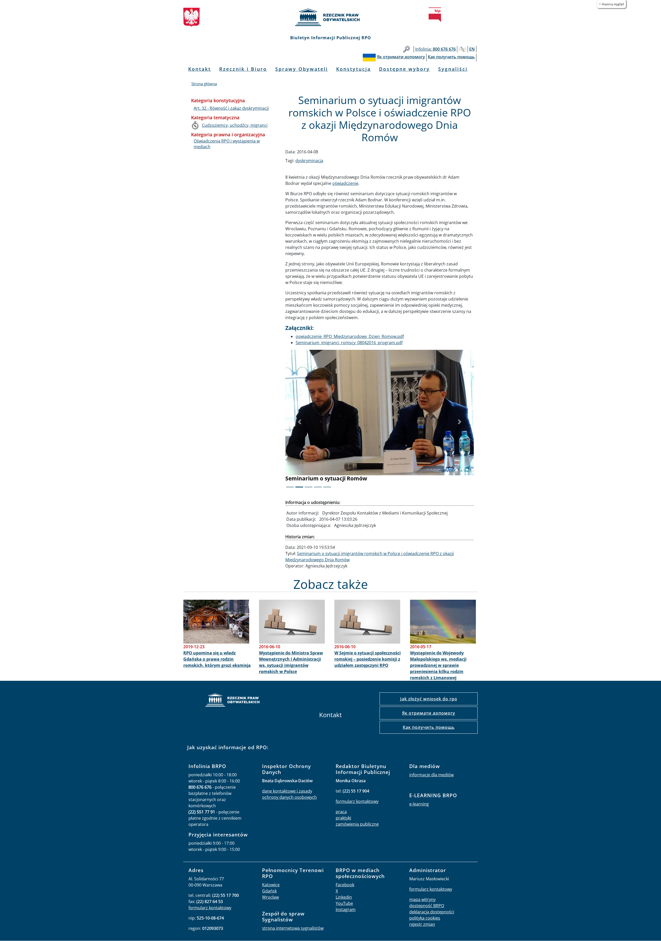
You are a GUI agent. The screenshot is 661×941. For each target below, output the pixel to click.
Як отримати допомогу (428, 713)
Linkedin (344, 897)
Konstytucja (353, 69)
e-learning (419, 804)
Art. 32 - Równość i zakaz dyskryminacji (231, 108)
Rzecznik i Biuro (243, 69)
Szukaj (406, 49)
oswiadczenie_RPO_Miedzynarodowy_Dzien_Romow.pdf (350, 336)
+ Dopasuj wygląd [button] (611, 4)
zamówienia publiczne (357, 824)
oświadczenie (345, 183)
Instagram (346, 909)
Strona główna (204, 83)
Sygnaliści (453, 69)
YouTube (344, 903)
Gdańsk (269, 891)
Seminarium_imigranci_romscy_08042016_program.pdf (349, 342)
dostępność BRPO (426, 905)
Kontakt (199, 69)
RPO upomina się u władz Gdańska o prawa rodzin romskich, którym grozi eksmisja (217, 659)
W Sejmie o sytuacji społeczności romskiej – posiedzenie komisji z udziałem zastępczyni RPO (367, 659)
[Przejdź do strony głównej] (330, 17)
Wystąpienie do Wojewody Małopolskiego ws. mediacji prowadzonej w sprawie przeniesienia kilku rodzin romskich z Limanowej (438, 665)
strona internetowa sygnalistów (293, 928)
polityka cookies (424, 918)
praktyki (343, 818)
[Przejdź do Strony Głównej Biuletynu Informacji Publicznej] (435, 14)
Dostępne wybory (404, 69)
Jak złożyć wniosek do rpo (428, 699)
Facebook (345, 885)
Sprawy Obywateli (301, 69)
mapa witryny (422, 899)
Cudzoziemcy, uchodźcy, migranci (234, 125)
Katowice (271, 885)
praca (341, 812)
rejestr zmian (422, 924)
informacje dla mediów (431, 775)
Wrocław (270, 897)
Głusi (462, 49)
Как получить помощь (429, 727)
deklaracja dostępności (431, 912)
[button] (299, 422)
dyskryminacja (309, 160)
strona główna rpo (232, 700)
